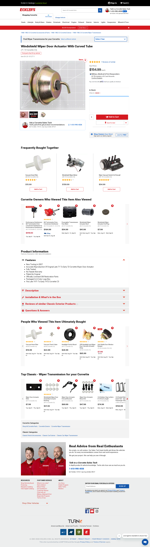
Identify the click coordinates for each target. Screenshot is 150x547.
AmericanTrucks (72, 526)
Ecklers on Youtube (92, 511)
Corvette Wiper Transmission (60, 426)
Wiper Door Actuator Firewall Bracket (68, 399)
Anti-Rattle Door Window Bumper (105, 346)
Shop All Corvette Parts (30, 426)
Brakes (48, 22)
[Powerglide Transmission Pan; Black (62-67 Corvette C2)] (70, 212)
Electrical (65, 22)
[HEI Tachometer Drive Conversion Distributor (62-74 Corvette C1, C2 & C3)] (52, 212)
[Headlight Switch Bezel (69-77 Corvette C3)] (70, 334)
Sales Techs (62, 487)
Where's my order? (43, 483)
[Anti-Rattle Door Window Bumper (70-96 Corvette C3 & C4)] (106, 334)
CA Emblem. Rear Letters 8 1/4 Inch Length (105, 399)
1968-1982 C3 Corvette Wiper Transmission (87, 33)
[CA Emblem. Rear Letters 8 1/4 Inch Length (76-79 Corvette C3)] (106, 387)
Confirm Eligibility (97, 78)
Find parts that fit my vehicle (31, 53)
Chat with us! (41, 492)
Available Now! (41, 3)
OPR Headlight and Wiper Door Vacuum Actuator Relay (88, 347)
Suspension (111, 22)
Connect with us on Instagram (97, 511)
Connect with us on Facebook (87, 511)
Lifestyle (30, 22)
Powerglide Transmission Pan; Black (70, 224)
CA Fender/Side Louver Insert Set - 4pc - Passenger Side (123, 399)
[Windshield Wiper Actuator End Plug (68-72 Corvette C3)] (106, 212)
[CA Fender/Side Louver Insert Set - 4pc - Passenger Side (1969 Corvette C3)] (124, 387)
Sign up (122, 486)
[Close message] (128, 27)
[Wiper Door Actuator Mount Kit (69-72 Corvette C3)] (88, 387)
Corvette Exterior (44, 426)
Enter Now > (83, 28)
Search (100, 10)
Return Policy (41, 487)
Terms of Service (99, 542)
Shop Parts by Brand (27, 483)
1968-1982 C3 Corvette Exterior (61, 33)
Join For (122, 135)
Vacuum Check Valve (50, 345)
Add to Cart (113, 117)
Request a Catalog (27, 487)
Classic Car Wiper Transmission (67, 435)
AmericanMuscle (57, 526)
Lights (103, 22)
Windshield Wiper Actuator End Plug (103, 224)
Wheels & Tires (123, 22)
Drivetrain (56, 22)
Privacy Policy (112, 490)
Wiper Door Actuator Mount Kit (86, 399)
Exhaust (81, 22)
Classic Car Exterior (49, 435)
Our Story (61, 483)
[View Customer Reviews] (94, 62)
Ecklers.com (39, 11)
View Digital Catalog (27, 488)
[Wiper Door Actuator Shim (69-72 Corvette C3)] (34, 387)
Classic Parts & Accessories (32, 435)
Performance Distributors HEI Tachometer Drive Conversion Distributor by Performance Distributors (34, 225)
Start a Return (41, 485)
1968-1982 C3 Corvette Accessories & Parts (35, 33)
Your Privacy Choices (100, 539)
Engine (73, 22)
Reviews (60, 488)
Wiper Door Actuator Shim (32, 399)
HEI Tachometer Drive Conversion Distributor (52, 224)
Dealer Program (63, 485)
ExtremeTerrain (86, 526)
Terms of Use (41, 498)
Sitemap (73, 539)
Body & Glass (39, 22)
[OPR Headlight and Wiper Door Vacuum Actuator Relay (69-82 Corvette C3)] (88, 334)
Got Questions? (42, 488)
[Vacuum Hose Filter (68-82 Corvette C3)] (34, 334)
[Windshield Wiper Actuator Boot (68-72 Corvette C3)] (88, 212)
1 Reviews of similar (108, 62)
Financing (24, 485)
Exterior (89, 22)
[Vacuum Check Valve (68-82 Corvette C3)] (52, 334)
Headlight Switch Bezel (69, 345)
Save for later (110, 123)
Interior (96, 22)
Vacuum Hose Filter (32, 345)
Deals (23, 22)
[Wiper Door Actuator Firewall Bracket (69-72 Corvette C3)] (70, 387)
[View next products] (127, 224)
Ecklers (96, 526)
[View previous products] (23, 224)
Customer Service (42, 490)
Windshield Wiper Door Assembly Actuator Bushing (51, 399)
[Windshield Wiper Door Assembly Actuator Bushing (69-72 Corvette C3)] (52, 387)
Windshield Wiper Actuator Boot (85, 224)
